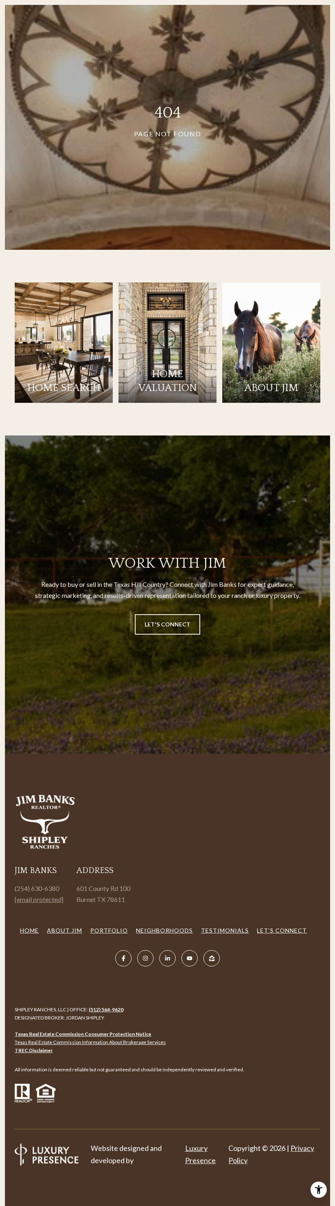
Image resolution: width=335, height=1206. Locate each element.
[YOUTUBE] (189, 958)
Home (29, 930)
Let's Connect (282, 930)
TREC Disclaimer (34, 1050)
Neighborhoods (164, 930)
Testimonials (225, 930)
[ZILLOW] (211, 958)
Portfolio (109, 930)
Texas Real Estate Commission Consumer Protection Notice (83, 1034)
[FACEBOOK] (123, 958)
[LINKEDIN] (167, 958)
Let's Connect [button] (167, 624)
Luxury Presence (200, 1154)
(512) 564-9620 (106, 1009)
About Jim (64, 930)
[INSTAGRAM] (145, 958)
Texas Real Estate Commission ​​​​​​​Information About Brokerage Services (90, 1042)
